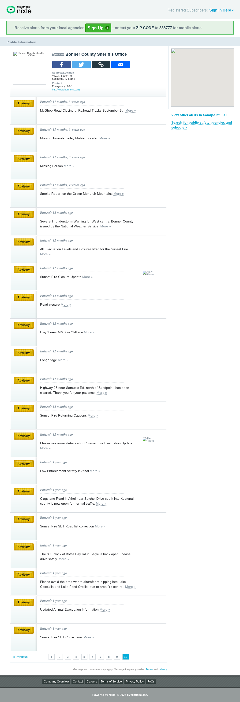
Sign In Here (220, 10)
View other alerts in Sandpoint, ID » (199, 115)
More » (130, 110)
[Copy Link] (101, 64)
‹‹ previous (20, 657)
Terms (149, 669)
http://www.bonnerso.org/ (66, 89)
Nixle (19, 10)
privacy (163, 669)
